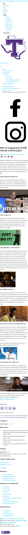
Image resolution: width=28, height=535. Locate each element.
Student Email (9, 28)
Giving (4, 13)
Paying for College (8, 415)
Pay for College (5, 417)
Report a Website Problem (10, 522)
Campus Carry (6, 488)
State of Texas (6, 510)
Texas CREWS (6, 512)
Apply (17, 415)
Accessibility (24, 520)
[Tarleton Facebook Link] (14, 526)
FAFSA (23, 267)
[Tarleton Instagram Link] (18, 526)
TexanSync (8, 30)
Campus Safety (6, 490)
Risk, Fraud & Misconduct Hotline (10, 501)
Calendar (5, 9)
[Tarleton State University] (14, 59)
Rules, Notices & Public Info (9, 480)
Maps (4, 7)
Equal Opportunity (7, 494)
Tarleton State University (5, 1)
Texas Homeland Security (8, 513)
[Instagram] (15, 144)
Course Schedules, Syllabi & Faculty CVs (12, 498)
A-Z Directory (6, 5)
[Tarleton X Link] (15, 526)
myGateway (8, 22)
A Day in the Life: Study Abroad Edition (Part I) (14, 439)
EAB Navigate (9, 20)
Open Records (6, 499)
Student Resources (23, 417)
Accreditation (6, 486)
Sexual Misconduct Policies (9, 503)
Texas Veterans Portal (8, 515)
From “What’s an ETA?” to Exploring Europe (13, 443)
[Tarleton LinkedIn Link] (19, 526)
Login (5, 15)
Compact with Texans (8, 474)
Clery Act (5, 492)
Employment (6, 496)
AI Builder (8, 18)
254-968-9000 (3, 468)
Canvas (7, 17)
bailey (23, 154)
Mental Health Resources (8, 478)
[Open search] (4, 4)
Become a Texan (3, 62)
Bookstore (5, 11)
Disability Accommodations (9, 476)
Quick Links (6, 33)
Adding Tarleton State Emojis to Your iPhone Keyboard (15, 432)
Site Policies (18, 520)
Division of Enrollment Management (20, 1)
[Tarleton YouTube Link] (17, 526)
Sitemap (2, 522)
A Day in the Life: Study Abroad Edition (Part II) (14, 436)
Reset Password (9, 26)
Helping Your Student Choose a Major (11, 430)
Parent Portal (9, 24)
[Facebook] (15, 118)
